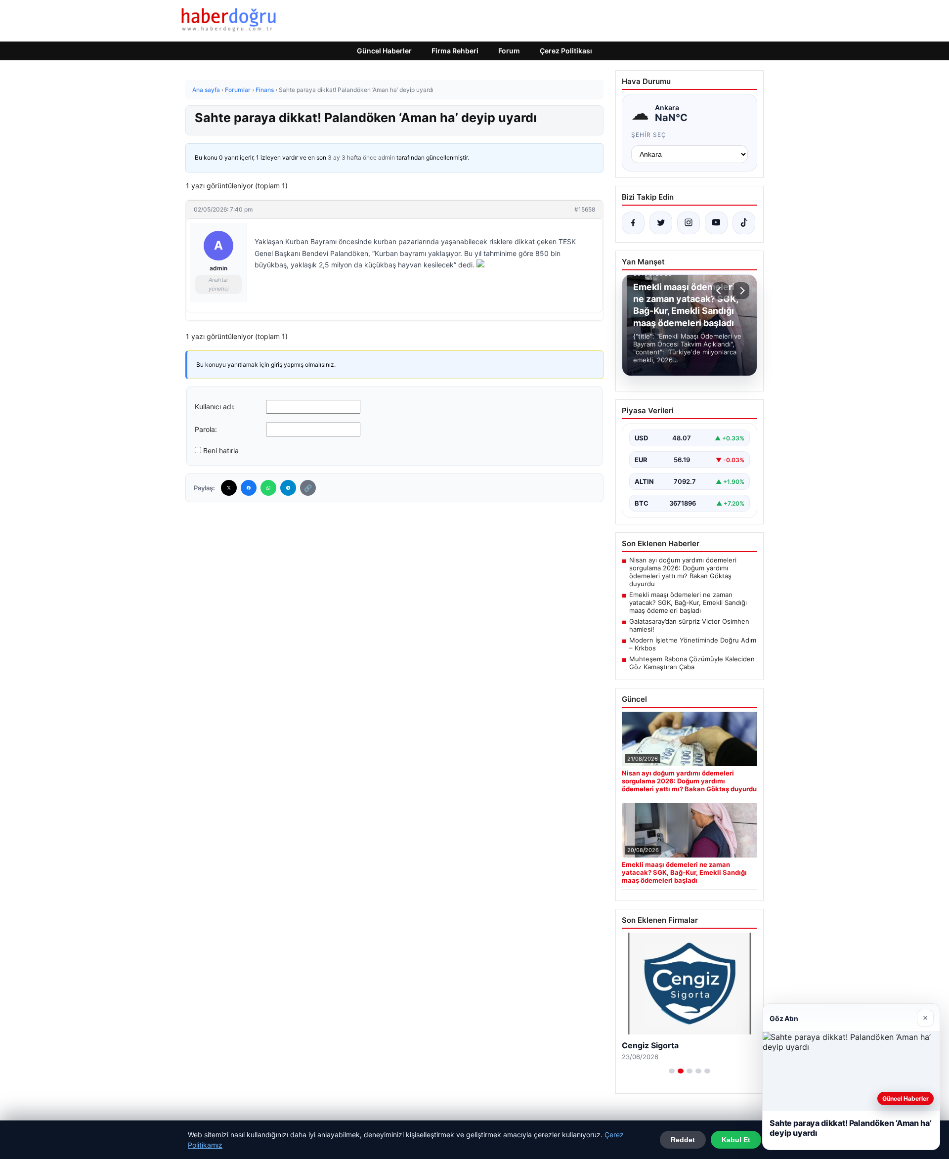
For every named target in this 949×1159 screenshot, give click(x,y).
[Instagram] (688, 223)
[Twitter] (229, 488)
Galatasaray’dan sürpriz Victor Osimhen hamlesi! (689, 625)
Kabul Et (736, 1140)
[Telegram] (288, 488)
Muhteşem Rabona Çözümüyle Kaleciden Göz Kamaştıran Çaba (692, 663)
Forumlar (238, 89)
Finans (265, 89)
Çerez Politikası (566, 50)
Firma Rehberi (454, 50)
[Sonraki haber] (741, 290)
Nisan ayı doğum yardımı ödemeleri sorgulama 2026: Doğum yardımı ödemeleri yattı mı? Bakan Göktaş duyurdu (682, 572)
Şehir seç (648, 134)
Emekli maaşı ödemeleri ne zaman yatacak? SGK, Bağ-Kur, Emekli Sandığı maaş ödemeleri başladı (688, 602)
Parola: (206, 429)
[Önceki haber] (720, 290)
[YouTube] (716, 223)
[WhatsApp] (268, 488)
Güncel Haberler (384, 50)
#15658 (584, 209)
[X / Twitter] (660, 223)
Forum (509, 50)
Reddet (683, 1140)
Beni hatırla (221, 450)
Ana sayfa (206, 89)
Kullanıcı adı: (215, 406)
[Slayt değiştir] (672, 1071)
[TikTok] (744, 223)
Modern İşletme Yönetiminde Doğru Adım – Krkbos (692, 644)
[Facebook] (249, 488)
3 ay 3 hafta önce (352, 157)
